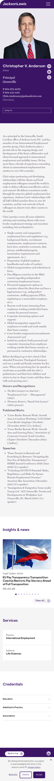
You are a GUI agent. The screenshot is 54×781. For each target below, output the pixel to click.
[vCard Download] (49, 66)
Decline (25, 775)
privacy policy (34, 767)
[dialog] (27, 769)
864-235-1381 (12, 92)
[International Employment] (27, 637)
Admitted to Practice (13, 708)
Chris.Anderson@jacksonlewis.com (22, 96)
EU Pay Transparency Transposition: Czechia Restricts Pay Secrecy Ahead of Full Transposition (27, 581)
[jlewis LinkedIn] (49, 753)
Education (8, 699)
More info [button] (13, 775)
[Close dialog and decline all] (51, 760)
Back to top (13, 754)
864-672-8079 (12, 89)
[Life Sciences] (27, 652)
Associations (9, 716)
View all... (40, 601)
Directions (8, 99)
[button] (16, 594)
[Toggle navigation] (48, 4)
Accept (39, 775)
